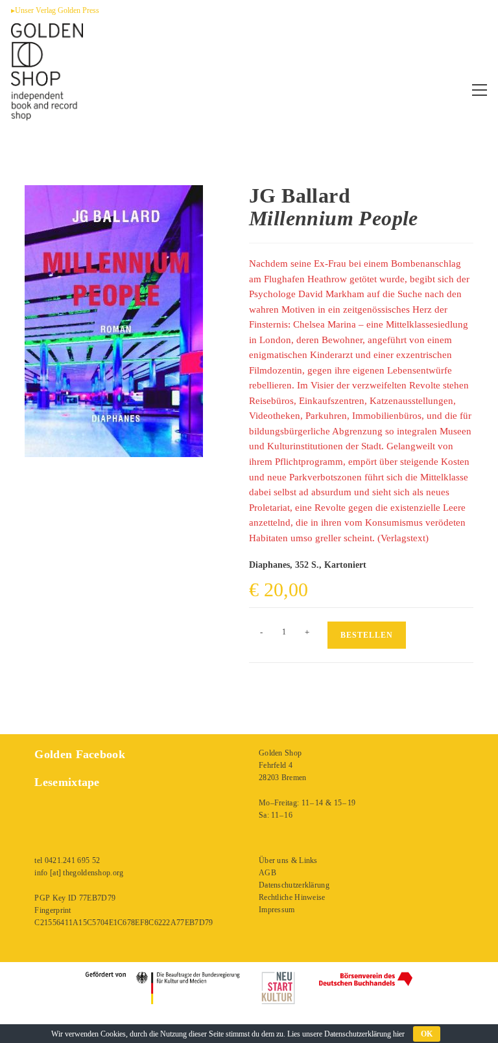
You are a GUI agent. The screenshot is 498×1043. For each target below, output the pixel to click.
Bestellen (366, 635)
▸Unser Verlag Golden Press (55, 10)
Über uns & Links (288, 860)
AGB (267, 872)
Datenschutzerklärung (294, 885)
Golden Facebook (79, 754)
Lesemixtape (66, 782)
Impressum (277, 909)
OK (427, 1033)
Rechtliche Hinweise (292, 897)
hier (399, 1033)
